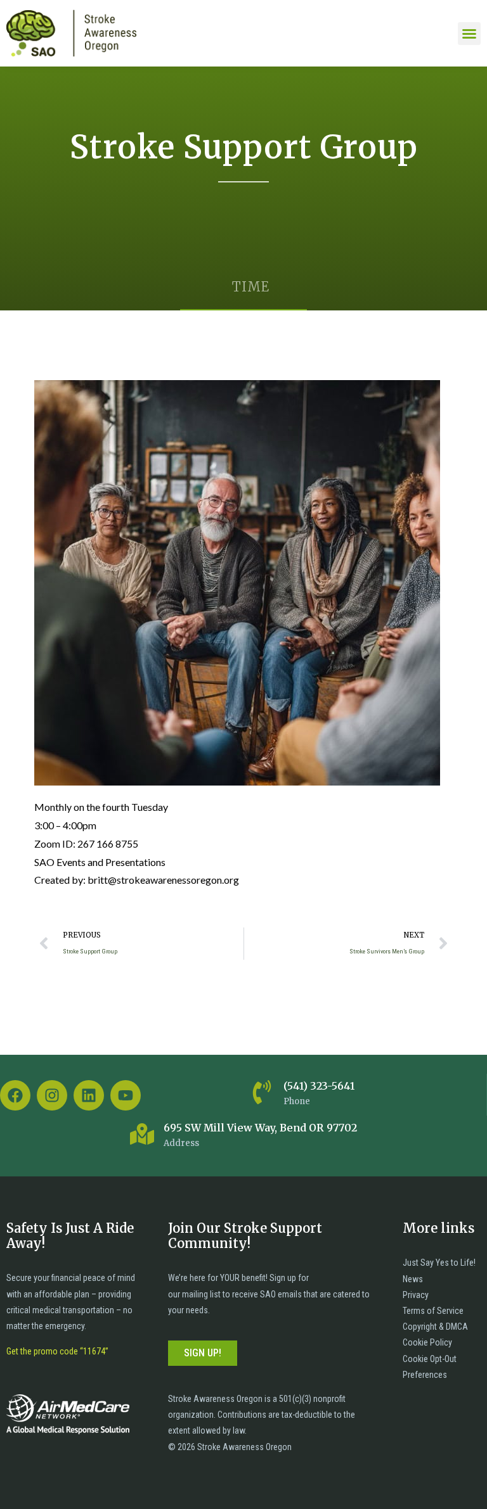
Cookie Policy (427, 1342)
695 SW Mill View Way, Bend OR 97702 (260, 1127)
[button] (469, 33)
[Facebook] (15, 1095)
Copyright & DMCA (435, 1326)
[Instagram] (52, 1095)
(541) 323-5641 (318, 1085)
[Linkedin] (89, 1095)
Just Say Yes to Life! (439, 1263)
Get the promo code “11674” (57, 1351)
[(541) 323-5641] (262, 1092)
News (413, 1279)
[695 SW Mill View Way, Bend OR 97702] (142, 1134)
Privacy (416, 1295)
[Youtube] (125, 1095)
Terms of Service (433, 1311)
